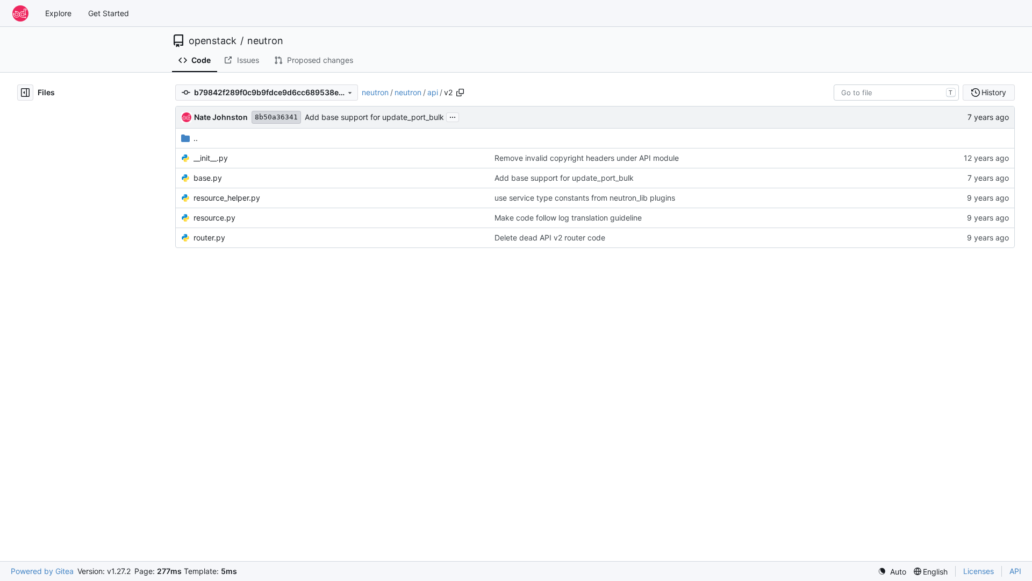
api (432, 92)
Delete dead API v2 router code (549, 237)
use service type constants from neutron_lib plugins (584, 197)
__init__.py (211, 157)
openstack (212, 41)
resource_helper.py (227, 197)
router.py (209, 237)
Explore (58, 13)
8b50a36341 (276, 117)
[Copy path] (460, 92)
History (993, 92)
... (452, 115)
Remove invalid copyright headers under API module (586, 157)
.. (196, 138)
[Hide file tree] (25, 92)
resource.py (214, 217)
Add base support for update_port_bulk (374, 117)
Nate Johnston (221, 117)
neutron (265, 41)
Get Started (108, 13)
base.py (208, 177)
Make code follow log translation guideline (568, 217)
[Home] (20, 13)
